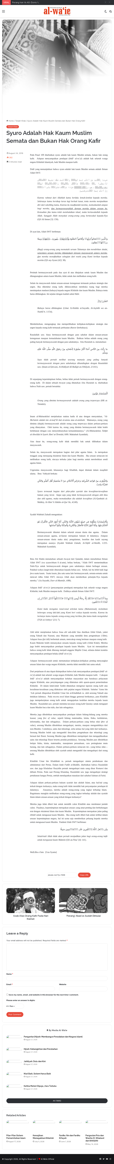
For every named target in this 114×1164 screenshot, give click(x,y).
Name (9, 974)
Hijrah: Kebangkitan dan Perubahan (41, 1049)
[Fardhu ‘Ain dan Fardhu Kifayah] (70, 1126)
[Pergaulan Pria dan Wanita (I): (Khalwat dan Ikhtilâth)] (97, 1126)
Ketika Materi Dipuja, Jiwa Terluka (40, 1086)
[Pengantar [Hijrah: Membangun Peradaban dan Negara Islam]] (14, 1040)
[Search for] (110, 12)
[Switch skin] (105, 12)
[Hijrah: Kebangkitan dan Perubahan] (14, 1053)
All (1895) (57, 1101)
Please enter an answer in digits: (20, 1000)
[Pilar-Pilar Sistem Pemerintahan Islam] (17, 1126)
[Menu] (3, 12)
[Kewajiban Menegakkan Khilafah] (44, 1126)
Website (62, 984)
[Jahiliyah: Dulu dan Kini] (14, 1065)
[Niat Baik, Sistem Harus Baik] (14, 1077)
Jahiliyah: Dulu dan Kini (35, 1061)
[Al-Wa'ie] (57, 11)
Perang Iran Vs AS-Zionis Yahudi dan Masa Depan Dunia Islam (42, 2)
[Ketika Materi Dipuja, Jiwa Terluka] (14, 1090)
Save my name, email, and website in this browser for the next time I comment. (44, 995)
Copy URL (84, 875)
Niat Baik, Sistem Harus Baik (37, 1074)
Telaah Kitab (20, 121)
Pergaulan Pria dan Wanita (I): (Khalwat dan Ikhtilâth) (95, 1138)
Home (11, 121)
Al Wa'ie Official (47, 1159)
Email (9, 984)
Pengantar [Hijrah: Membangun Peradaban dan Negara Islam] (53, 1037)
